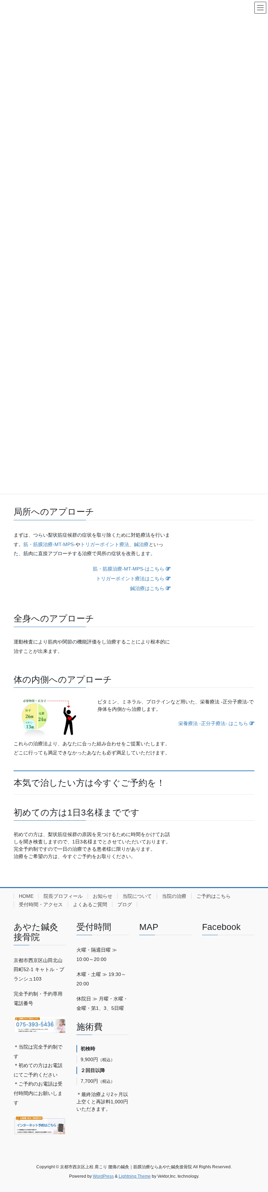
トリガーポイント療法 (104, 544)
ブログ (124, 904)
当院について (137, 896)
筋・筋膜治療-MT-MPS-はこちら (129, 569)
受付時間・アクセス (41, 904)
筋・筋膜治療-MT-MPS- (49, 544)
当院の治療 (174, 896)
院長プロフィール (63, 896)
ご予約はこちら (213, 896)
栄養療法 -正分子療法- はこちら (214, 723)
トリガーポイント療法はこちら (131, 578)
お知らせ (102, 896)
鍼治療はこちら (148, 588)
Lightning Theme (135, 1176)
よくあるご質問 (90, 904)
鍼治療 (141, 544)
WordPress (103, 1176)
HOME (26, 896)
